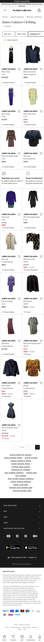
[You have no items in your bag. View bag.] (39, 10)
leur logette (20, 475)
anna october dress (13, 457)
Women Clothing (34, 16)
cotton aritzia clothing (20, 481)
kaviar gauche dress (20, 463)
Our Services (10, 506)
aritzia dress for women (21, 454)
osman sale (31, 472)
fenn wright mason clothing (20, 478)
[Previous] (16, 447)
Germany (35, 627)
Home (5, 16)
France (7, 627)
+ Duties (31, 267)
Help (6, 523)
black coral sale (20, 484)
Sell (6, 517)
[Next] (28, 447)
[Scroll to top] (37, 447)
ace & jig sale (31, 457)
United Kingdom (15, 627)
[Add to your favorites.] (19, 69)
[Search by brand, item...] (4, 10)
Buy (5, 511)
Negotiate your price (10, 178)
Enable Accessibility (22, 1)
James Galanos (17, 16)
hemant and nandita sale (20, 487)
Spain (20, 629)
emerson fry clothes (20, 469)
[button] (39, 10)
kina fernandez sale (22, 490)
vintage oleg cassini (20, 466)
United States (26, 627)
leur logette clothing (14, 472)
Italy (24, 629)
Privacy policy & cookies (21, 564)
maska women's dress (20, 460)
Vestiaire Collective (14, 529)
